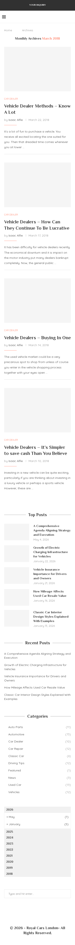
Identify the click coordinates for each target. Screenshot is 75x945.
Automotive (39, 734)
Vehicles (39, 792)
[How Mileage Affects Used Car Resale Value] (16, 597)
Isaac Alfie (16, 120)
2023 (9, 843)
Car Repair (39, 749)
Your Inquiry (37, 5)
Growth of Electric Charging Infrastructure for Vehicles (50, 552)
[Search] (71, 17)
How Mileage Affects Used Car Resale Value (50, 593)
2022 (9, 849)
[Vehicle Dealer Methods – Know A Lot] (37, 69)
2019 (9, 867)
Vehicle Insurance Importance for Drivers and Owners (50, 574)
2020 (9, 861)
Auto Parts (39, 727)
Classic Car (39, 756)
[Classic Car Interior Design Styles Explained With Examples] (16, 618)
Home (8, 30)
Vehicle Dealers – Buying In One (37, 337)
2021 (9, 855)
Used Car (39, 785)
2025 (9, 831)
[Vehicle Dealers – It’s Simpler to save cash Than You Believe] (37, 410)
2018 (9, 873)
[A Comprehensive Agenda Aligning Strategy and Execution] (16, 532)
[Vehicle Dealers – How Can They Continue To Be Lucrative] (37, 185)
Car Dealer (39, 741)
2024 (9, 837)
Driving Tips (39, 763)
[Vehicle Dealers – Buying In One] (37, 300)
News (39, 778)
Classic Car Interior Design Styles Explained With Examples (51, 616)
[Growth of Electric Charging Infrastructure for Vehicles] (16, 553)
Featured (39, 770)
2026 (9, 809)
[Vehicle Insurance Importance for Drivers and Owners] (16, 575)
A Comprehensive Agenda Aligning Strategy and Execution (52, 530)
